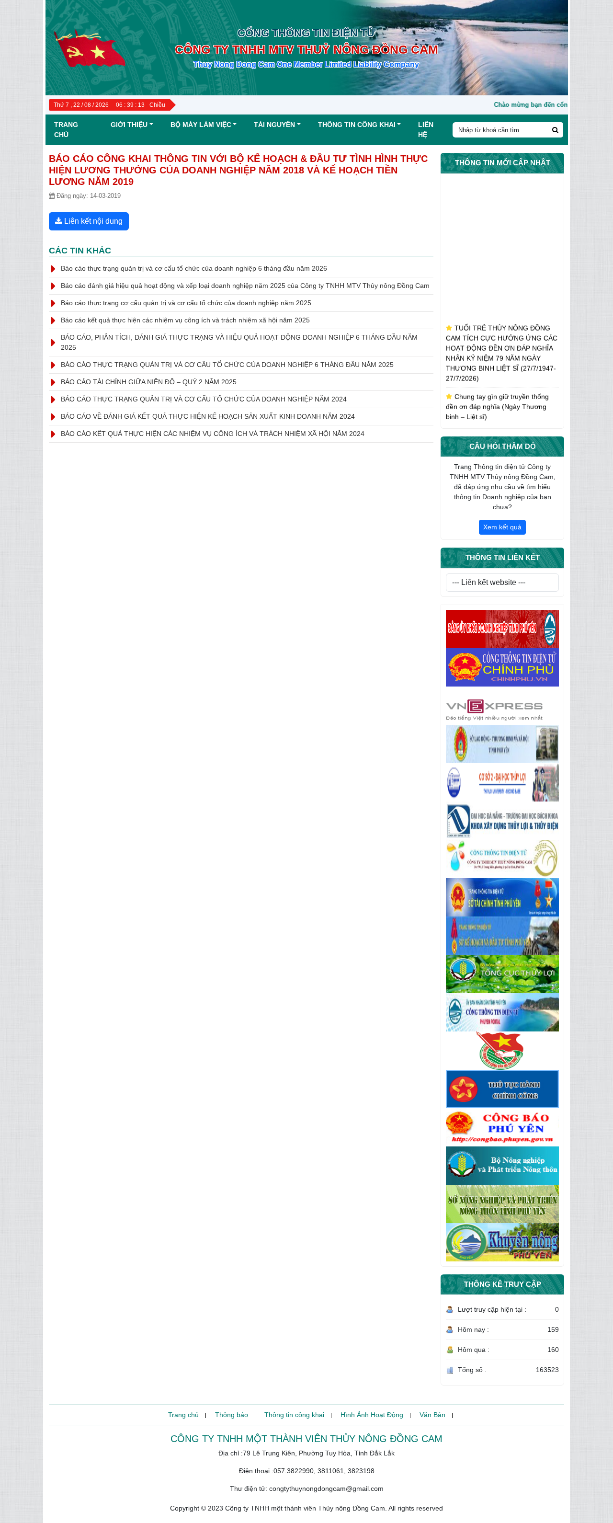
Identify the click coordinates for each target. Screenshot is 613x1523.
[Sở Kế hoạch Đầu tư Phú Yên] (502, 935)
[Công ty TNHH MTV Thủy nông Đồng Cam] (502, 859)
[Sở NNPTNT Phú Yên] (502, 1204)
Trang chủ (66, 129)
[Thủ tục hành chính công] (502, 1089)
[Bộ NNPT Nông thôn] (502, 1165)
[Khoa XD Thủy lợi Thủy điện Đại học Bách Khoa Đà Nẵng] (502, 821)
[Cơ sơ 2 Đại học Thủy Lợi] (502, 782)
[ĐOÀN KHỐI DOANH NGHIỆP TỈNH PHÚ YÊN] (502, 1050)
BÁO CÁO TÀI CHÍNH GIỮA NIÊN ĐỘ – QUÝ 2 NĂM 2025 (149, 382)
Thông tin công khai (357, 124)
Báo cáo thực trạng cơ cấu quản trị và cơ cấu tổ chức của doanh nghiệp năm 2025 (186, 303)
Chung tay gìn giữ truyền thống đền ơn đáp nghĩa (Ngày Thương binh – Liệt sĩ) (497, 393)
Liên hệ (425, 129)
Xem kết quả (502, 527)
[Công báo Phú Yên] (502, 1127)
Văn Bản (432, 1415)
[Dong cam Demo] (89, 47)
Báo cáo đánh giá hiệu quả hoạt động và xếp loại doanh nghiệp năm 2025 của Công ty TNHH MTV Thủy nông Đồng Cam (245, 285)
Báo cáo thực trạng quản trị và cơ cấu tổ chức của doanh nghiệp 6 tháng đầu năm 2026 (194, 268)
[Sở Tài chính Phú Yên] (502, 897)
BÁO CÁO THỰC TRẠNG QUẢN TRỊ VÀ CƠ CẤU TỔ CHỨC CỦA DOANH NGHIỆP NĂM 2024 (204, 399)
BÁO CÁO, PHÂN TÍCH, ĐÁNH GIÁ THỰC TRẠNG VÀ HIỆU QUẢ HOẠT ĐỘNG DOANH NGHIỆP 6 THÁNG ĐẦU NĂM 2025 (239, 342)
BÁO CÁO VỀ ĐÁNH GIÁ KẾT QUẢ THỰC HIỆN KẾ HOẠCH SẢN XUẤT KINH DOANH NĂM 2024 (208, 416)
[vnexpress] (502, 706)
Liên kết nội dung (92, 221)
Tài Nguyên (274, 124)
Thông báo (231, 1415)
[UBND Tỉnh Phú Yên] (502, 1012)
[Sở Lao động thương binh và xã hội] (502, 744)
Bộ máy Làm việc (200, 124)
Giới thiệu (129, 124)
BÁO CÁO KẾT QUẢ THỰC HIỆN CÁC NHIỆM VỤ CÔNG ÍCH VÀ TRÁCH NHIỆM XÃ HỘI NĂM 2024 (212, 433)
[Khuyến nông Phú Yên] (502, 1242)
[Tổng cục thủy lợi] (502, 974)
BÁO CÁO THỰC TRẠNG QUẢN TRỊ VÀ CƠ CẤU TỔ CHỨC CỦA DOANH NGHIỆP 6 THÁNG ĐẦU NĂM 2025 (227, 364)
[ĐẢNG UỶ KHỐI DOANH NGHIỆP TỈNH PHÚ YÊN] (502, 629)
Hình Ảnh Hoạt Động (372, 1415)
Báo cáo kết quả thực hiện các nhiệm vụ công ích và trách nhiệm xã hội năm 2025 (185, 320)
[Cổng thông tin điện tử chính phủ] (502, 667)
